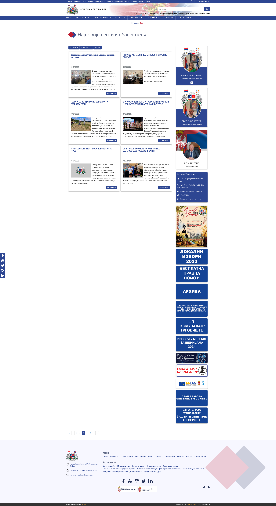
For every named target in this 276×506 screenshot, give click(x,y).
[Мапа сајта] (204, 487)
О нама (69, 1)
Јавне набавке (82, 18)
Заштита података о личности (194, 469)
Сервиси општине (138, 466)
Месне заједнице (123, 466)
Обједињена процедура (152, 471)
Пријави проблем (137, 1)
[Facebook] (123, 481)
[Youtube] (130, 481)
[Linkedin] (150, 481)
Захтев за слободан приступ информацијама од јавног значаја (159, 469)
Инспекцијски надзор (170, 466)
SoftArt (84, 504)
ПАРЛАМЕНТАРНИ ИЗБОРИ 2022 (160, 18)
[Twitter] (144, 481)
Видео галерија (140, 456)
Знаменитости (79, 1)
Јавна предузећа (109, 466)
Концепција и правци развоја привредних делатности (122, 471)
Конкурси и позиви (102, 18)
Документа (120, 18)
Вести (69, 18)
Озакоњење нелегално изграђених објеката (119, 469)
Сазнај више (111, 93)
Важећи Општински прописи (117, 1)
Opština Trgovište (192, 504)
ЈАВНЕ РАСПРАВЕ (185, 18)
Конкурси (180, 456)
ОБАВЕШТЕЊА (86, 48)
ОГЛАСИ (97, 48)
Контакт (148, 1)
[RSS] (209, 487)
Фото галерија (128, 456)
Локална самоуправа (95, 1)
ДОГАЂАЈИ (74, 48)
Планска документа (154, 466)
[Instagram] (137, 481)
